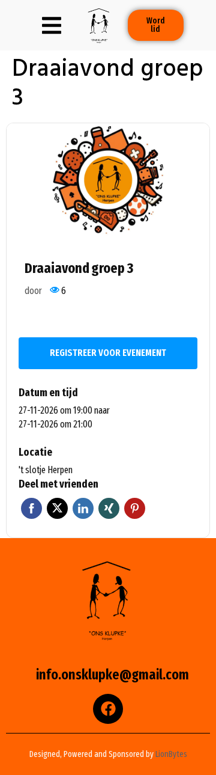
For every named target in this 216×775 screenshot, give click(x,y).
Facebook (31, 508)
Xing (108, 508)
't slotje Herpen (46, 470)
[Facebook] (108, 709)
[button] (51, 25)
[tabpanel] (108, 180)
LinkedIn (83, 508)
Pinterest (134, 508)
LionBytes (171, 754)
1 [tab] (18, 225)
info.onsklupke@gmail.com (112, 674)
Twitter (57, 508)
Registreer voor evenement (108, 352)
